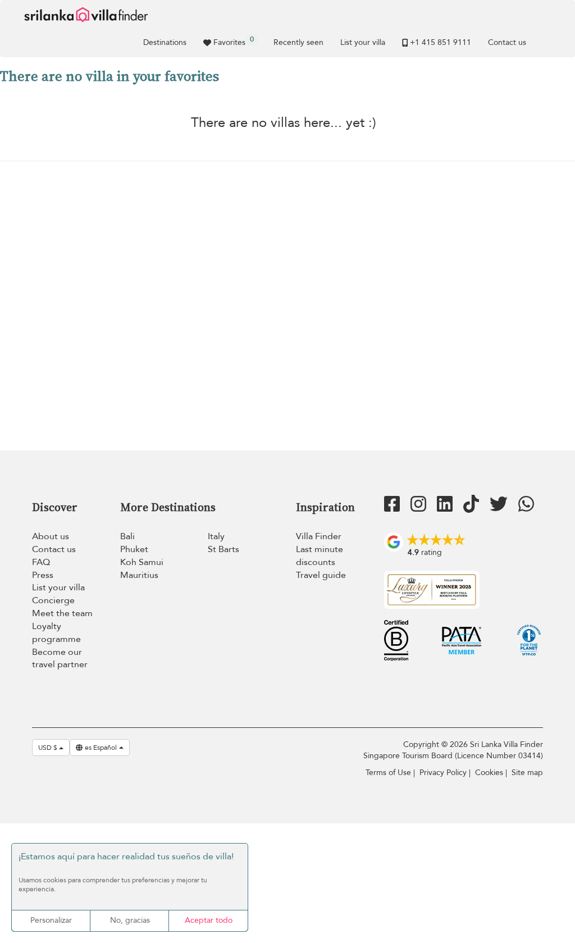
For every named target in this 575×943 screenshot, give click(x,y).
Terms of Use (388, 772)
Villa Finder (318, 536)
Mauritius (139, 575)
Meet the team (62, 613)
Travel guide (321, 575)
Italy (216, 536)
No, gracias (130, 920)
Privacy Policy (443, 772)
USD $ (48, 747)
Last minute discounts (319, 555)
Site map (527, 772)
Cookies (489, 772)
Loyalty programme (56, 632)
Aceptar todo (208, 920)
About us (50, 536)
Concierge (53, 600)
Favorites (233, 41)
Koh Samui (141, 562)
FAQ (41, 562)
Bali (127, 536)
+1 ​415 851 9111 (440, 42)
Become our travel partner (60, 658)
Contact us (507, 42)
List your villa (362, 42)
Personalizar (51, 920)
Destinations (164, 42)
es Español (101, 747)
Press (42, 575)
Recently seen (298, 42)
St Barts (223, 549)
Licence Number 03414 (499, 755)
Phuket (134, 549)
